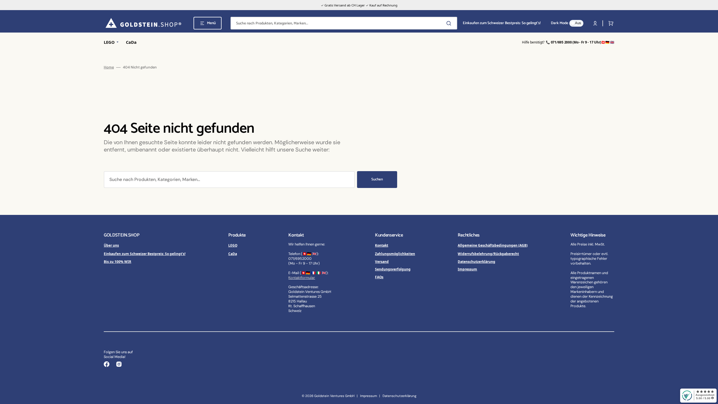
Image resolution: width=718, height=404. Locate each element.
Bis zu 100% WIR (117, 261)
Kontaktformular (301, 277)
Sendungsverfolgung (393, 269)
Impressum (467, 269)
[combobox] (344, 23)
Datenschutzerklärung (476, 261)
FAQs (379, 277)
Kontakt (381, 245)
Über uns (111, 245)
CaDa (232, 253)
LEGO (232, 245)
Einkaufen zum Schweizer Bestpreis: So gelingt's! (144, 253)
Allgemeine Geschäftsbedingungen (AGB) (493, 245)
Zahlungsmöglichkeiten (395, 253)
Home (109, 67)
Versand (382, 261)
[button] (595, 23)
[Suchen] (450, 23)
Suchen (377, 179)
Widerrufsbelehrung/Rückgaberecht (488, 253)
